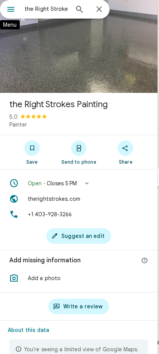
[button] (78, 183)
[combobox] (47, 9)
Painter (18, 124)
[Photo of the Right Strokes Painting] (78, 46)
